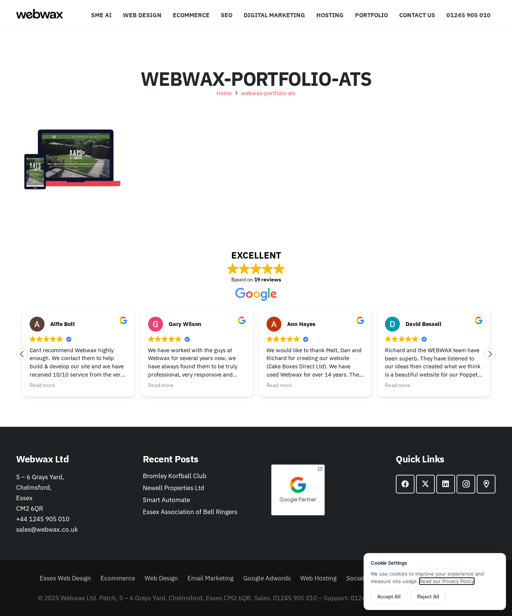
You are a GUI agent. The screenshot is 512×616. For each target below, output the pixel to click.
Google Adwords (267, 578)
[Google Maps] (486, 484)
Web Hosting (318, 578)
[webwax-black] (39, 15)
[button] (309, 15)
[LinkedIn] (445, 484)
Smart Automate (166, 500)
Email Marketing (210, 578)
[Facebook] (405, 484)
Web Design (161, 578)
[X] (425, 484)
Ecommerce (117, 578)
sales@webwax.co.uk (47, 529)
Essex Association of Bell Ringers (190, 512)
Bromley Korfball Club (175, 476)
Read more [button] (42, 385)
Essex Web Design (65, 578)
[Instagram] (466, 484)
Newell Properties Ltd (173, 488)
